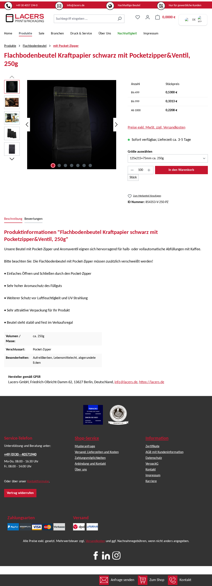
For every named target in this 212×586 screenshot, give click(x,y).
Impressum (153, 475)
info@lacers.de (125, 382)
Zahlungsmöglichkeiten (90, 458)
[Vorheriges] (27, 124)
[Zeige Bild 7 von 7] (90, 165)
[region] (62, 124)
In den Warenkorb (181, 170)
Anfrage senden (122, 580)
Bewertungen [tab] (33, 219)
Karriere (151, 481)
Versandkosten (95, 541)
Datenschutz (154, 458)
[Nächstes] (116, 124)
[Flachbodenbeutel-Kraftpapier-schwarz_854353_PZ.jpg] (71, 124)
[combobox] (84, 19)
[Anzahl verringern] (132, 170)
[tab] (13, 219)
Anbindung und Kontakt (90, 464)
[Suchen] (119, 19)
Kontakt (185, 580)
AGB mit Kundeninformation (164, 452)
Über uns (81, 469)
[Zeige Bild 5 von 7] (78, 165)
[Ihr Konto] (148, 17)
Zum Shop (156, 580)
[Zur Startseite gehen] (25, 18)
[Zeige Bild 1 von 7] (53, 165)
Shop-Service (87, 438)
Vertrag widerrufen (20, 493)
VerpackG (152, 464)
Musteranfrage (85, 446)
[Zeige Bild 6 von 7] (84, 165)
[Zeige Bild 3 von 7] (65, 165)
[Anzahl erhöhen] (149, 170)
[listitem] (29, 4)
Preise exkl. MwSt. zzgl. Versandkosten (156, 128)
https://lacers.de (151, 382)
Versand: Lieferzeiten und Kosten (97, 452)
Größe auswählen (140, 151)
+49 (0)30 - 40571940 (20, 455)
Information (157, 438)
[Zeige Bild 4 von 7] (71, 165)
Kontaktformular (38, 481)
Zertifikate (152, 446)
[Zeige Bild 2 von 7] (59, 165)
